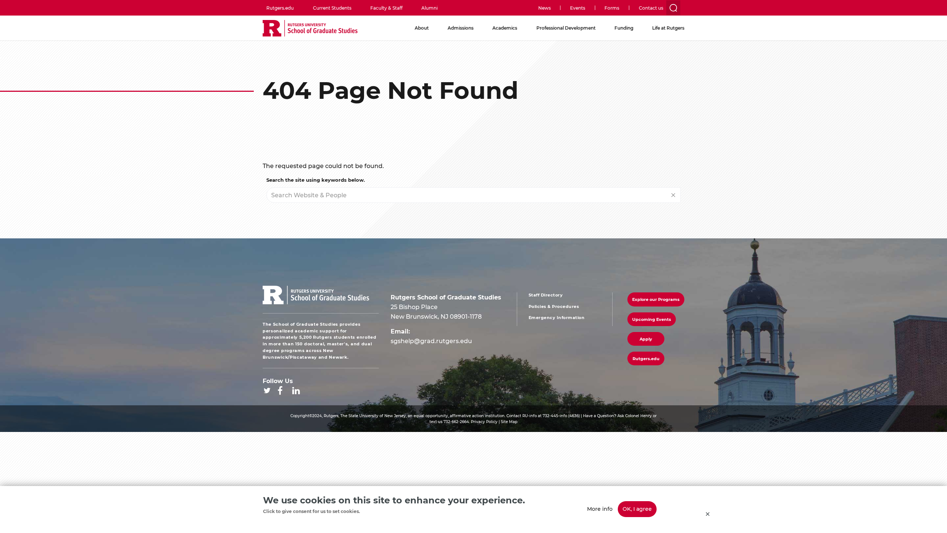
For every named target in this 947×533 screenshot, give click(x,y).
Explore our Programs (656, 299)
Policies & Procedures (554, 306)
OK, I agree (637, 508)
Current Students (332, 8)
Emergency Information (557, 317)
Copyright (299, 415)
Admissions (461, 28)
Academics (504, 28)
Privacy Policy (484, 421)
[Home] (310, 28)
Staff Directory (546, 295)
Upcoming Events (651, 319)
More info (600, 508)
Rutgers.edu (280, 8)
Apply (646, 339)
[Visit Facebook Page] (280, 390)
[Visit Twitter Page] (267, 390)
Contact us (651, 8)
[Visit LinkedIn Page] (296, 390)
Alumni (429, 8)
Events (577, 8)
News (544, 8)
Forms (611, 8)
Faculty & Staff (386, 8)
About (422, 28)
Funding (623, 28)
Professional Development (566, 28)
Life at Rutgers (668, 28)
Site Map (509, 421)
